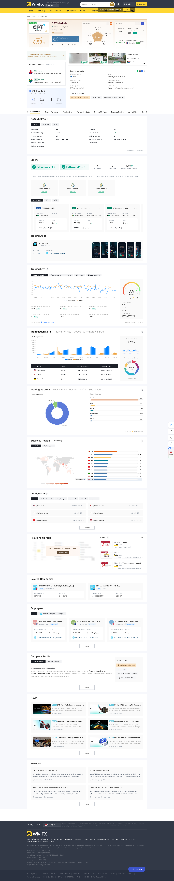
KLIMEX (86, 877)
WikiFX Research (121, 839)
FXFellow (130, 874)
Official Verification (103, 839)
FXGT (94, 874)
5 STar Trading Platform (99, 877)
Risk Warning (47, 839)
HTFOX (113, 874)
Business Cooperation (34, 841)
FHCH (79, 877)
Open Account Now (58, 45)
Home (28, 16)
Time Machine (72, 45)
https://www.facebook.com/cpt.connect (121, 88)
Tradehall (76, 874)
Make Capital (31, 874)
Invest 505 (54, 874)
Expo (112, 839)
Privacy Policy (68, 839)
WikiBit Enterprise (89, 839)
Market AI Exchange (33, 877)
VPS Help (132, 839)
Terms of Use (58, 839)
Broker (34, 16)
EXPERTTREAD (70, 877)
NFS (43, 877)
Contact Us (38, 839)
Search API (78, 839)
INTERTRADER (103, 874)
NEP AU (59, 877)
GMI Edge (51, 877)
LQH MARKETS (65, 874)
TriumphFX (121, 874)
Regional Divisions (48, 841)
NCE (39, 874)
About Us (30, 839)
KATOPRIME (86, 874)
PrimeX (45, 874)
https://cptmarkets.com (115, 82)
